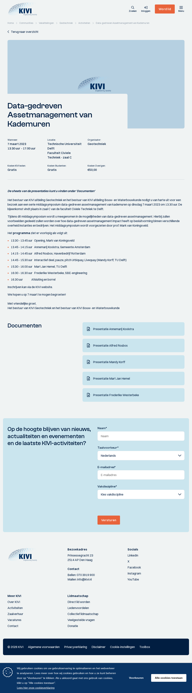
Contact (13, 626)
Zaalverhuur (15, 614)
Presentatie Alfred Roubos (110, 345)
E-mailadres (107, 467)
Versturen (108, 520)
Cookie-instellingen (122, 647)
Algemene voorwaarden (44, 647)
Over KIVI (14, 602)
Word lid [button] (165, 9)
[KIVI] (24, 9)
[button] (133, 9)
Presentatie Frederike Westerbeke (116, 395)
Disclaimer (99, 647)
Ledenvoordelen (78, 608)
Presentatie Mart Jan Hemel (111, 378)
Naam (102, 428)
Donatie (73, 626)
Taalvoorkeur (108, 447)
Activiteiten (15, 608)
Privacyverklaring (75, 647)
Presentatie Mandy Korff (109, 362)
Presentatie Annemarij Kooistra (113, 329)
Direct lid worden (79, 602)
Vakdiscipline (107, 486)
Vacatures (14, 620)
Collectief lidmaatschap (83, 614)
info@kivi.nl (84, 579)
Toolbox (144, 647)
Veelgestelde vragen (81, 620)
